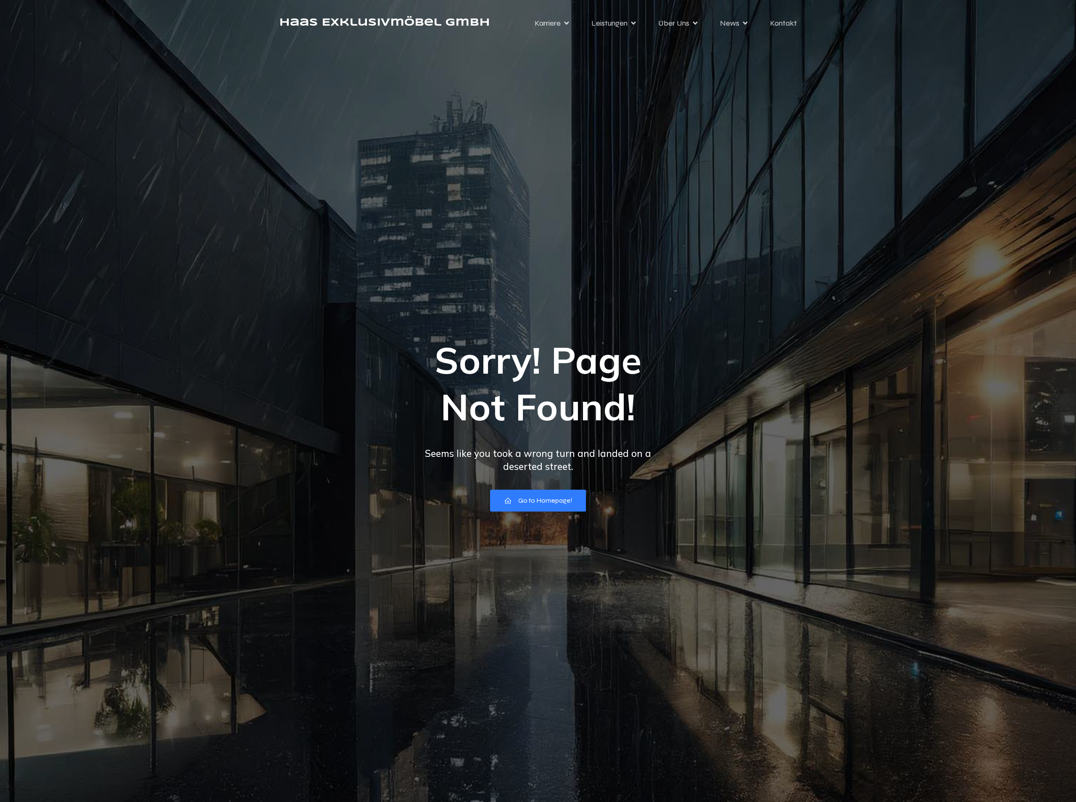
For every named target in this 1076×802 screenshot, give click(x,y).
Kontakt (783, 23)
